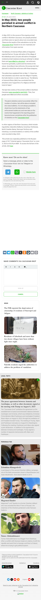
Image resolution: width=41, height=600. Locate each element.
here (11, 146)
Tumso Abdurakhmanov (10, 536)
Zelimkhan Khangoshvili (11, 467)
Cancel (20, 294)
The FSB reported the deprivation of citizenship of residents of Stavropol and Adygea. (20, 310)
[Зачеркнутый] (19, 267)
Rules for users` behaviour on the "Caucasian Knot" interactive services (20, 586)
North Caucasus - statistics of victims (22, 13)
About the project (7, 563)
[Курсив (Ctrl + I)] (10, 267)
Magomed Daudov (8, 500)
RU (2, 2)
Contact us (22, 563)
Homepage (5, 13)
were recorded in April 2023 (18, 92)
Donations (36, 563)
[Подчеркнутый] (15, 267)
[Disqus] (20, 223)
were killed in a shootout (17, 61)
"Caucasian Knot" (8, 45)
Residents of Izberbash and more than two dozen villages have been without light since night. (19, 339)
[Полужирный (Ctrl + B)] (6, 267)
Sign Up (21, 288)
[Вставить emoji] (25, 267)
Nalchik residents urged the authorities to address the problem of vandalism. (20, 365)
